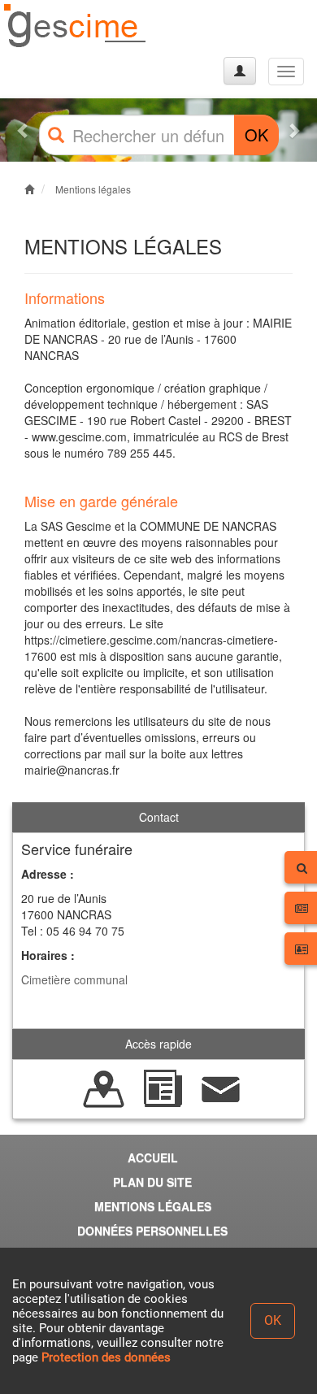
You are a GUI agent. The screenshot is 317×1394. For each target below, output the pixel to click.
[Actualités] (162, 1087)
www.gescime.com (79, 436)
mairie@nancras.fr (71, 770)
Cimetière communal (74, 979)
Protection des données (106, 1357)
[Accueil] (75, 26)
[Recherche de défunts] (104, 1087)
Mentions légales (93, 189)
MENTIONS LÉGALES (152, 1206)
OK (256, 134)
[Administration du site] (240, 71)
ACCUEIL (153, 1157)
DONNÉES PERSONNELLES (152, 1230)
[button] (24, 130)
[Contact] (221, 1087)
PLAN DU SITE (152, 1182)
